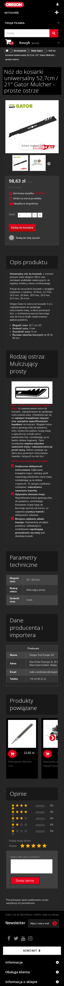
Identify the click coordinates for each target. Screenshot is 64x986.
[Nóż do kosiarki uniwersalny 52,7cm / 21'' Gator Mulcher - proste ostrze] (20, 163)
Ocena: (13, 845)
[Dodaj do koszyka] (12, 754)
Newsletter (15, 922)
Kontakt (30, 951)
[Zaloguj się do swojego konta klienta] (56, 2)
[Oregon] (14, 4)
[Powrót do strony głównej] (7, 51)
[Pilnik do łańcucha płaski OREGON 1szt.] (22, 734)
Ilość (12, 214)
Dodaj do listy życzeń (27, 238)
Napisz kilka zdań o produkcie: (26, 856)
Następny (49, 163)
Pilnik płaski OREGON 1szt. (19, 763)
